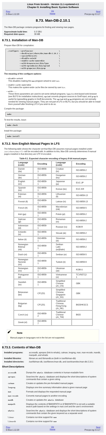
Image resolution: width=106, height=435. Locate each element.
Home (52, 14)
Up (52, 11)
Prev (8, 11)
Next (98, 11)
